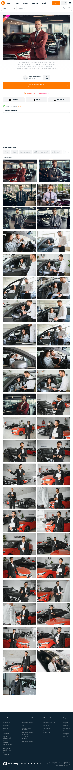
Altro (63, 735)
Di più (44, 3)
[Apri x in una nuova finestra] (37, 762)
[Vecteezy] (3, 3)
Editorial (35, 3)
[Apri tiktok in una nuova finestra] (34, 762)
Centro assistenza (49, 722)
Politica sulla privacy (63, 763)
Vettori (8, 3)
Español (64, 724)
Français (64, 733)
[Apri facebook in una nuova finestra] (22, 762)
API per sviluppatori (7, 736)
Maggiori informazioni (11, 109)
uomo (7, 151)
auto (14, 151)
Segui (46, 78)
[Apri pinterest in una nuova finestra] (31, 762)
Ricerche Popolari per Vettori (27, 732)
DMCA (23, 724)
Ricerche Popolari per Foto (27, 736)
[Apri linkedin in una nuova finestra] (28, 762)
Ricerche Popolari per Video (27, 741)
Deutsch (64, 730)
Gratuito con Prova (36, 86)
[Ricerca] (64, 8)
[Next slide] (65, 151)
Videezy (5, 727)
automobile (56, 151)
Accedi (64, 3)
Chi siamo (46, 727)
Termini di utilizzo (51, 763)
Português (65, 727)
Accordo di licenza (27, 722)
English (64, 722)
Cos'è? (19, 106)
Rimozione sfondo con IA (7, 748)
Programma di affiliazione (26, 728)
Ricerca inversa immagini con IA (7, 742)
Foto (17, 3)
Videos (25, 3)
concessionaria (25, 151)
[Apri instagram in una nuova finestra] (25, 762)
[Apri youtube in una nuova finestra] (40, 762)
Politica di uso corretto (60, 764)
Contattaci (46, 724)
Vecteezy (6, 724)
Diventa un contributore (47, 730)
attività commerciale (41, 151)
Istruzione (6, 733)
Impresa (5, 730)
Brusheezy (6, 722)
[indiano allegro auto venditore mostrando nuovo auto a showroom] (53, 403)
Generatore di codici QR (7, 752)
